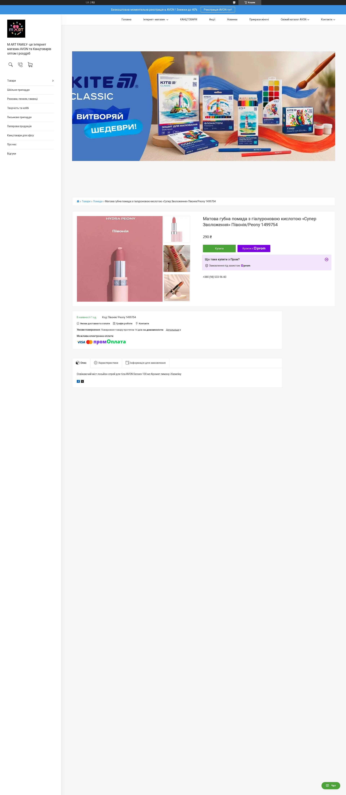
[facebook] (78, 381)
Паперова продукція (19, 126)
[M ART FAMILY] (30, 29)
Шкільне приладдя (18, 89)
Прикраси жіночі (259, 19)
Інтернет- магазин (154, 19)
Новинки (232, 19)
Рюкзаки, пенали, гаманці (22, 98)
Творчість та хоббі (18, 108)
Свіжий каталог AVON (293, 19)
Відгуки (11, 153)
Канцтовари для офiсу (20, 135)
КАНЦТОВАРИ (188, 19)
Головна (126, 19)
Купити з (248, 248)
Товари (11, 80)
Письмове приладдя (19, 117)
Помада (98, 201)
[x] (82, 381)
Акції (212, 19)
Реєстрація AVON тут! (218, 9)
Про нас (11, 144)
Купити (219, 248)
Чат (333, 785)
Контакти (326, 19)
